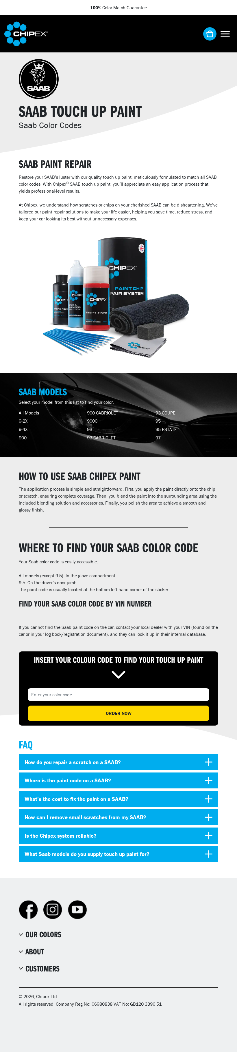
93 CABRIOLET (101, 438)
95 (158, 421)
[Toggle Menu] (225, 33)
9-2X (23, 421)
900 (23, 438)
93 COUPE (165, 413)
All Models (29, 413)
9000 (92, 421)
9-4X (23, 429)
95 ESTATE (166, 429)
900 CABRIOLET (102, 413)
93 (89, 429)
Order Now (119, 713)
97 (158, 438)
